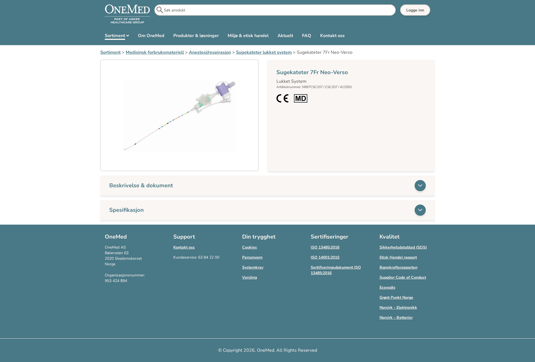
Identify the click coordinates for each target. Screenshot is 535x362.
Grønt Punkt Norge (396, 297)
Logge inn (415, 10)
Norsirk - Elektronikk (398, 307)
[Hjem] (127, 14)
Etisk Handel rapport (398, 257)
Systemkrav (252, 267)
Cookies (249, 247)
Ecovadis (387, 287)
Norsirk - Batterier (396, 317)
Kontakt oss (184, 247)
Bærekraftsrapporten (398, 267)
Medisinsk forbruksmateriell (155, 52)
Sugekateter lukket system (264, 52)
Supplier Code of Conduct (403, 277)
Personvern (252, 257)
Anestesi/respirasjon (210, 52)
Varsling (249, 277)
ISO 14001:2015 (325, 257)
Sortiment (110, 52)
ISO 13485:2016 (325, 247)
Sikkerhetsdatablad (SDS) (403, 247)
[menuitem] (116, 36)
